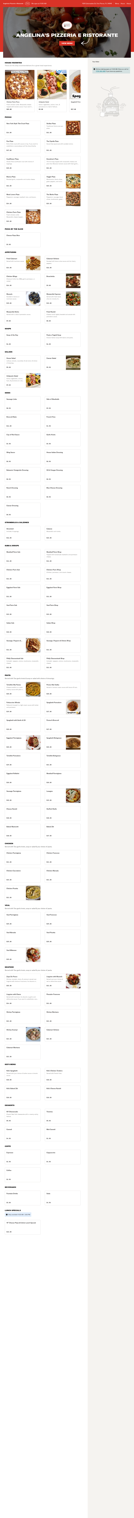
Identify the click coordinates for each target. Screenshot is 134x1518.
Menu (117, 3)
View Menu (67, 43)
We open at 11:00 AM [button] (38, 3)
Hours (123, 3)
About (129, 3)
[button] (23, 128)
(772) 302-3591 (101, 71)
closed (27, 3)
